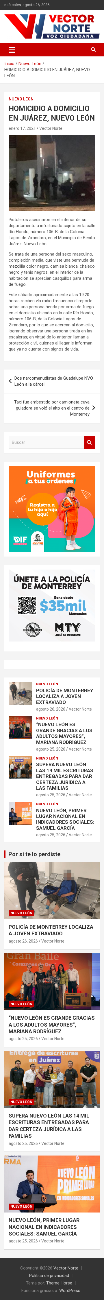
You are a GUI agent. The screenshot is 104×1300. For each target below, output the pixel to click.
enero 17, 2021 (22, 128)
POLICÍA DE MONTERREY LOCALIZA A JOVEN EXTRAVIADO (64, 696)
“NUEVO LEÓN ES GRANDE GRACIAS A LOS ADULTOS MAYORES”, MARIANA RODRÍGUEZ (64, 733)
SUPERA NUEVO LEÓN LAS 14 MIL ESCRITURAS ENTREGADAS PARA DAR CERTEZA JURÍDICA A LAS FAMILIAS (64, 776)
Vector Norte (50, 128)
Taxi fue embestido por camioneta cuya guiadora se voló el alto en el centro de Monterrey (52, 408)
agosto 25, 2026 (50, 749)
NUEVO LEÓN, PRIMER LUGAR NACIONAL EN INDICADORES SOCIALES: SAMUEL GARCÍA (65, 819)
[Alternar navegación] (12, 49)
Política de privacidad (49, 1275)
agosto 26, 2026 (50, 709)
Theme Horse (59, 1283)
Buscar (89, 442)
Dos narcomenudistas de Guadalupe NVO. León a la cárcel (54, 381)
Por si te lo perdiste (34, 854)
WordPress (69, 1290)
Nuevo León (21, 99)
